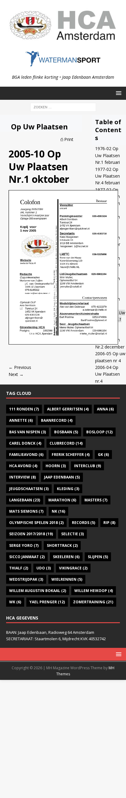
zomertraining (93, 602)
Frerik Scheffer (71, 454)
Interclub (87, 465)
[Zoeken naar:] (63, 107)
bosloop (99, 432)
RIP (109, 522)
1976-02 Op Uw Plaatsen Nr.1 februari (107, 155)
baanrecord (56, 420)
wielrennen (66, 579)
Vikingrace (73, 568)
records (83, 522)
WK (15, 602)
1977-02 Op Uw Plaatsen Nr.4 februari (107, 176)
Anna (105, 409)
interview (22, 477)
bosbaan (66, 432)
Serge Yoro (24, 545)
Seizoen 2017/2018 (31, 533)
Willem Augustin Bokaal (37, 590)
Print (68, 139)
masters (95, 500)
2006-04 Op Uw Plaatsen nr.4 (107, 374)
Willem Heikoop (93, 590)
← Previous (20, 367)
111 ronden (24, 409)
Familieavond (26, 454)
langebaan (24, 500)
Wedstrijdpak (26, 579)
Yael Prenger (47, 602)
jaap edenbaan (62, 477)
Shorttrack (62, 545)
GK (103, 454)
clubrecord (66, 443)
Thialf (18, 568)
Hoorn (56, 465)
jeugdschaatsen (29, 488)
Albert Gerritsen (68, 409)
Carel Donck (25, 443)
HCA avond (23, 465)
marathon (62, 500)
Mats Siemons (26, 511)
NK (58, 511)
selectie (72, 533)
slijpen (98, 556)
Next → (16, 374)
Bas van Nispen (27, 432)
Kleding (68, 488)
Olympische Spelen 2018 (36, 522)
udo (43, 568)
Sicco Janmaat (27, 556)
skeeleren (66, 556)
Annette (21, 420)
